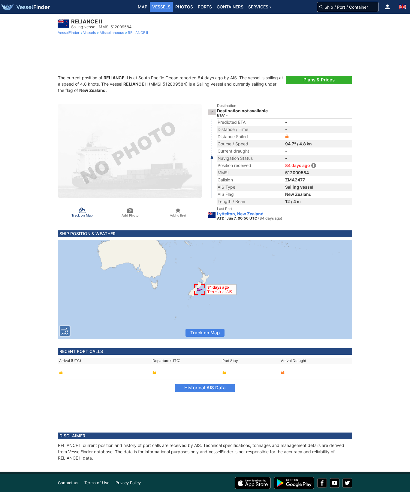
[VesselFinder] (25, 7)
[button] (387, 7)
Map (142, 6)
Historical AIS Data (205, 387)
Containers (230, 6)
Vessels (161, 6)
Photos (184, 6)
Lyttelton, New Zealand (240, 213)
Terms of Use (97, 482)
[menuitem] (69, 32)
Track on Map (205, 333)
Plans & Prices (319, 80)
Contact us (68, 482)
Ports (205, 6)
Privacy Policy (128, 482)
